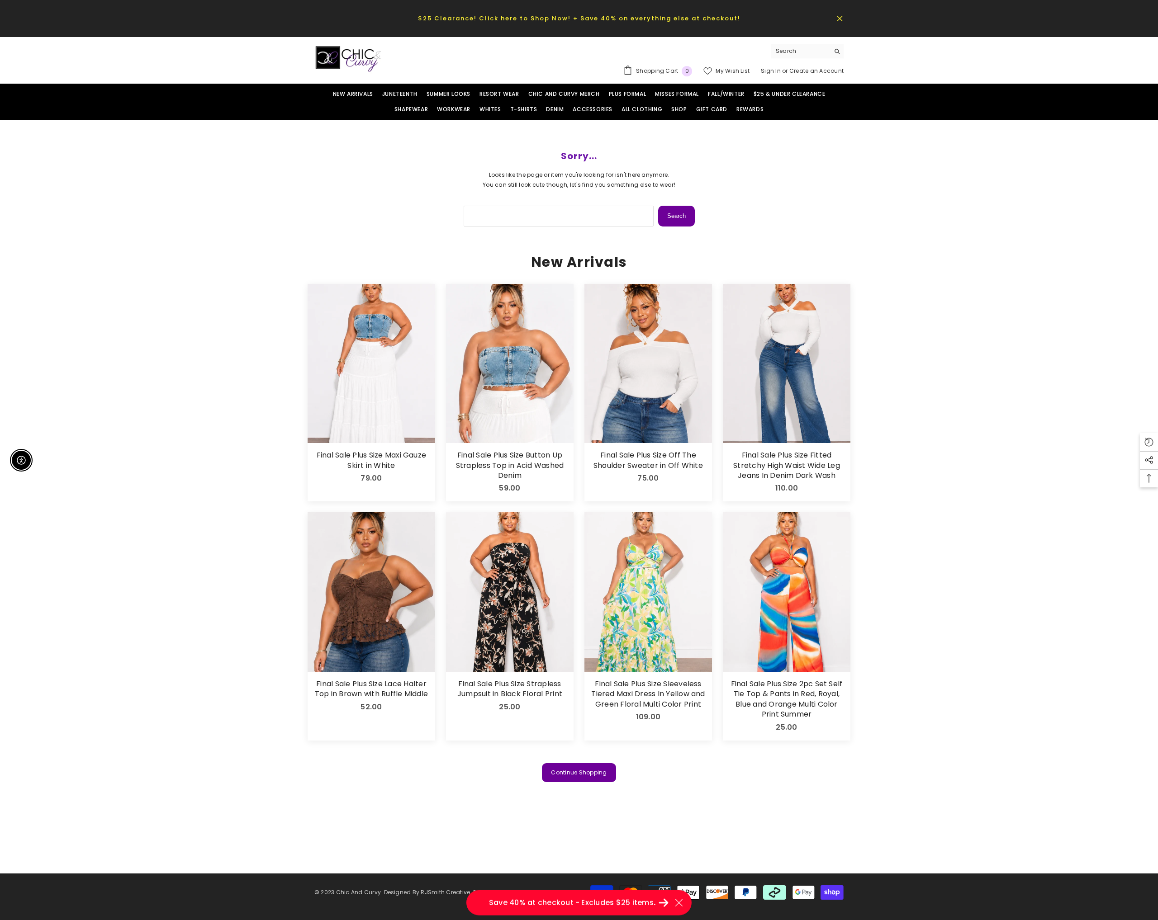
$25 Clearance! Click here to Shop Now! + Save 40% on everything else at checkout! (579, 18)
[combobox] (800, 51)
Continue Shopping (579, 772)
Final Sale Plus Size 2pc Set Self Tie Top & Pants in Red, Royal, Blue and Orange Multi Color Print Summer (787, 699)
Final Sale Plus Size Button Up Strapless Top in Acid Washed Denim (510, 465)
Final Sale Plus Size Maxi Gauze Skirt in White (371, 460)
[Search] (807, 51)
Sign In (771, 71)
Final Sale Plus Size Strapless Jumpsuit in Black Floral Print (509, 689)
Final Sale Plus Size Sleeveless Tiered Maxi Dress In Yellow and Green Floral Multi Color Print (648, 694)
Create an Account (816, 71)
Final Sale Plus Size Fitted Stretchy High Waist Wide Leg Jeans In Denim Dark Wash (786, 465)
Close (840, 18)
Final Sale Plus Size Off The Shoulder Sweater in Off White (648, 460)
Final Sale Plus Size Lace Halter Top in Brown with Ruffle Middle (371, 689)
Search (676, 215)
